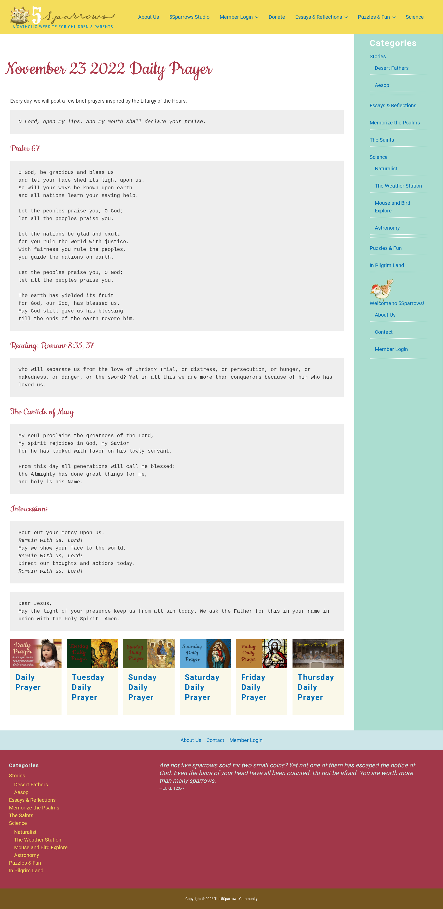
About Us (148, 17)
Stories (378, 56)
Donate (277, 17)
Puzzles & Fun (374, 17)
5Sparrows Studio (189, 17)
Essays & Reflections (318, 17)
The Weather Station (398, 186)
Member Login (236, 17)
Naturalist (386, 168)
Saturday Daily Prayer (202, 687)
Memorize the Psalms (395, 123)
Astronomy (387, 228)
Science (415, 17)
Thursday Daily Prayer (316, 687)
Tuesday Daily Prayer (88, 687)
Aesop (382, 85)
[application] (255, 17)
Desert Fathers (392, 68)
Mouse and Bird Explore (41, 847)
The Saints (382, 140)
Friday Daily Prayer (254, 687)
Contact (384, 332)
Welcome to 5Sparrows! (397, 303)
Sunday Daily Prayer (142, 687)
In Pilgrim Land (387, 265)
